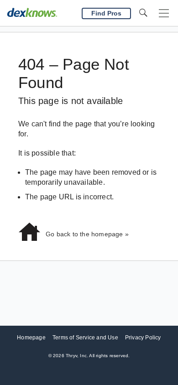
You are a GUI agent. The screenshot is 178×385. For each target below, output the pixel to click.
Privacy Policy (143, 337)
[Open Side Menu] (164, 13)
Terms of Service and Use (85, 337)
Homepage (31, 337)
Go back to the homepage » (87, 234)
